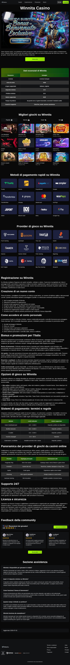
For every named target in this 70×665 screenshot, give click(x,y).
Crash (42, 120)
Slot (60, 120)
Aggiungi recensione (60, 527)
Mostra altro (35, 552)
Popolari (8, 120)
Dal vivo (25, 120)
